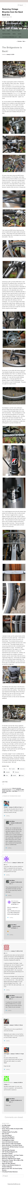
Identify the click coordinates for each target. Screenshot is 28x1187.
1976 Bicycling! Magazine (8, 1137)
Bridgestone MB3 (20, 789)
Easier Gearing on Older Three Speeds (11, 1143)
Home (3, 30)
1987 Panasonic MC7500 (18, 85)
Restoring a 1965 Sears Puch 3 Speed (11, 1158)
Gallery (14, 33)
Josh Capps (6, 1053)
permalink (4, 792)
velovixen (6, 1025)
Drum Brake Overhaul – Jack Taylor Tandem (12, 1155)
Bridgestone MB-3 (17, 93)
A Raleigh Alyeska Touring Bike (9, 1132)
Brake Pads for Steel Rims (8, 1157)
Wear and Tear (5, 1133)
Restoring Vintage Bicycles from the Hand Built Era (12, 12)
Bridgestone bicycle (6, 789)
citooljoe (6, 807)
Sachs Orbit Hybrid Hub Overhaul (10, 1142)
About (8, 30)
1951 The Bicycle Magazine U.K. (9, 1152)
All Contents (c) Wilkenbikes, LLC (9, 37)
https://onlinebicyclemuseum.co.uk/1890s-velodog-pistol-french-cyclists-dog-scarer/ (14, 912)
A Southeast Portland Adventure (10, 1171)
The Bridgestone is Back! (8, 1140)
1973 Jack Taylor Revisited (8, 1150)
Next (24, 41)
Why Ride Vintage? (16, 30)
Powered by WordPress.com (14, 1184)
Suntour (4, 791)
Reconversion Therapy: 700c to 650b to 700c (12, 1160)
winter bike (8, 791)
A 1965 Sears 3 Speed (7, 1162)
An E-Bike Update (6, 1125)
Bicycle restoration (17, 788)
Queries (19, 33)
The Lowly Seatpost (7, 1135)
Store (20, 37)
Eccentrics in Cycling (7, 1153)
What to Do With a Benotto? (8, 1163)
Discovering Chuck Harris (8, 1138)
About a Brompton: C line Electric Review (12, 1145)
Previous (19, 41)
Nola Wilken (15, 791)
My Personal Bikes (6, 33)
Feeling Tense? (5, 1127)
